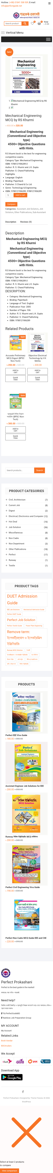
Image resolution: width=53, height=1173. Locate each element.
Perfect (12, 554)
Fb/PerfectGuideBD (11, 1013)
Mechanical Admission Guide (34, 610)
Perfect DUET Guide (14, 614)
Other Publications (23, 212)
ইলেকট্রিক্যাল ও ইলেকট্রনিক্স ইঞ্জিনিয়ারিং (17, 655)
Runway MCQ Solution (15, 650)
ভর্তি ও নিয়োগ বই (11, 664)
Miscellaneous (16, 532)
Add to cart (20, 195)
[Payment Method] (7, 1060)
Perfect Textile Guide (14, 626)
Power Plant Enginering (34, 626)
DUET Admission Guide (22, 599)
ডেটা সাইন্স (20, 659)
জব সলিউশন (35, 655)
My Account (6, 1031)
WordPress (26, 1102)
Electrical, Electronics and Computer (26, 516)
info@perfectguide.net (11, 6)
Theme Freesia (37, 1098)
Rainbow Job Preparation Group (16, 1018)
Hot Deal (13, 521)
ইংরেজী (28, 650)
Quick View (15, 378)
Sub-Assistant (39, 212)
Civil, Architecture (17, 499)
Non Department (16, 543)
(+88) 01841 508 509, (19, 2)
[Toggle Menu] (48, 39)
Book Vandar (7, 1040)
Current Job (14, 505)
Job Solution (15, 527)
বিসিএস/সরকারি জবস (32, 659)
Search (25, 23)
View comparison (9, 1171)
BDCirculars (6, 1046)
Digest (12, 510)
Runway (12, 560)
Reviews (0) (26, 222)
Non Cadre (14, 538)
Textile (12, 565)
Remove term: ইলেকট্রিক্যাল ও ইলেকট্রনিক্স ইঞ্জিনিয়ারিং (24, 638)
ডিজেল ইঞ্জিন (10, 659)
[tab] (10, 222)
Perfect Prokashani (11, 1098)
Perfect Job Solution (21, 620)
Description (10, 222)
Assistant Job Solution (27, 209)
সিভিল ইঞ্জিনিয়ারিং (24, 664)
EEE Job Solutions (13, 610)
